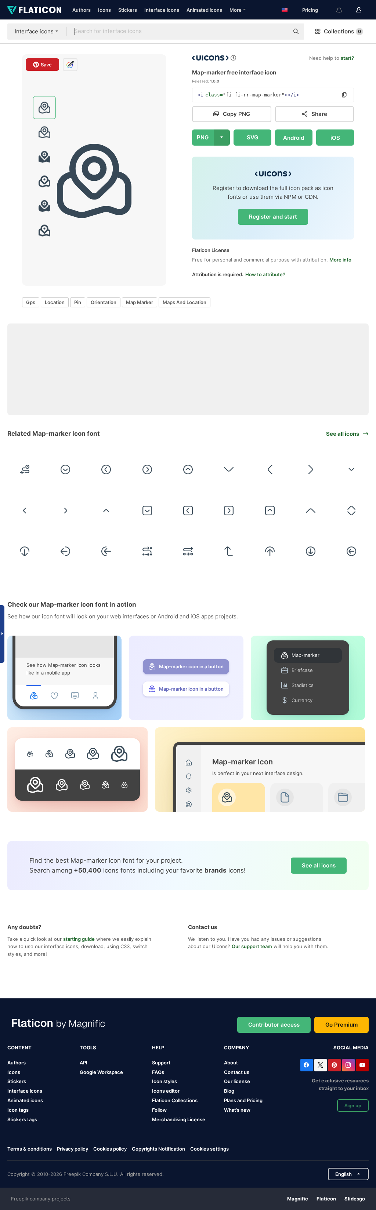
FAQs (158, 1072)
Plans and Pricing (243, 1100)
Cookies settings (209, 1149)
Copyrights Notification (158, 1149)
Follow (159, 1110)
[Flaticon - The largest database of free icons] (34, 10)
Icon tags (18, 1110)
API (83, 1062)
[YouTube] (362, 1065)
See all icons (319, 865)
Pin (77, 302)
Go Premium (341, 1024)
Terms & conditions (29, 1149)
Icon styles (164, 1081)
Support (161, 1062)
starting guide (79, 939)
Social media (351, 1047)
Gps (30, 302)
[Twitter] (320, 1065)
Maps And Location (184, 302)
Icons (104, 10)
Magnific (297, 1199)
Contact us (236, 1072)
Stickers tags (22, 1119)
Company (236, 1047)
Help (158, 1047)
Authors (81, 10)
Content (19, 1047)
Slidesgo (354, 1199)
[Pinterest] (334, 1065)
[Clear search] (280, 31)
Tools (88, 1047)
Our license (237, 1081)
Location (55, 302)
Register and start (273, 216)
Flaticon (326, 1199)
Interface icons (161, 10)
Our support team (252, 946)
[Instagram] (348, 1065)
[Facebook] (306, 1065)
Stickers (127, 10)
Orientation (103, 302)
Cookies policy (110, 1149)
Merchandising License (178, 1119)
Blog (229, 1091)
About (231, 1062)
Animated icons (204, 10)
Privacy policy (72, 1149)
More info (340, 260)
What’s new (237, 1110)
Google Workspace (101, 1072)
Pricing (310, 10)
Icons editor (166, 1091)
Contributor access (274, 1024)
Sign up (352, 1105)
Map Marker (139, 302)
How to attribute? (265, 274)
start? (347, 58)
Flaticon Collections (175, 1100)
